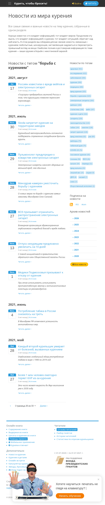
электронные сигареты (82, 100)
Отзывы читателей (67, 429)
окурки (90, 173)
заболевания (78, 78)
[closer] (98, 479)
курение (75, 82)
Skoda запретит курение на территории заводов (35, 124)
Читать (91, 3)
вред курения (78, 91)
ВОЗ (86, 159)
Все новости (80, 264)
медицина (76, 87)
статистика (77, 109)
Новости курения (17, 454)
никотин (87, 127)
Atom (84, 204)
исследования (78, 73)
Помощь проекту (18, 438)
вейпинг (75, 105)
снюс (73, 182)
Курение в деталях (18, 457)
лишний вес (77, 173)
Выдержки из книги (18, 432)
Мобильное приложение (23, 442)
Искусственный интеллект (82, 186)
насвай (83, 177)
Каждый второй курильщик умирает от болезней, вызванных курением (41, 348)
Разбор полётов (64, 433)
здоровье (76, 69)
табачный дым (78, 146)
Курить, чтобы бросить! (30, 3)
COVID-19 (76, 150)
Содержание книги (18, 429)
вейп (90, 109)
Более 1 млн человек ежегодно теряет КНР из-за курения (37, 376)
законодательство (80, 123)
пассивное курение (80, 155)
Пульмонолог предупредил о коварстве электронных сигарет (38, 156)
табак (74, 127)
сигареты (76, 118)
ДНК (73, 177)
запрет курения (79, 132)
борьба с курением (80, 96)
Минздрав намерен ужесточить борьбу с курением (38, 184)
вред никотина (78, 136)
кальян (75, 164)
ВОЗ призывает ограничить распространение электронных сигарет (38, 215)
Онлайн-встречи (17, 460)
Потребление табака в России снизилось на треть (37, 312)
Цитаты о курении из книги (22, 435)
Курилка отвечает (19, 445)
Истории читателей (66, 436)
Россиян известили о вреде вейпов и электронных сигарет (41, 85)
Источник (32, 90)
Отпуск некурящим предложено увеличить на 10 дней (38, 245)
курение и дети (78, 114)
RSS (77, 204)
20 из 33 (24, 405)
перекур (87, 164)
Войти (77, 3)
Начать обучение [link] (70, 495)
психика (75, 159)
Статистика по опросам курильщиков (75, 439)
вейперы (75, 141)
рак (91, 136)
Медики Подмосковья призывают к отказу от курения (40, 274)
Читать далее (24, 105)
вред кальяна (77, 168)
